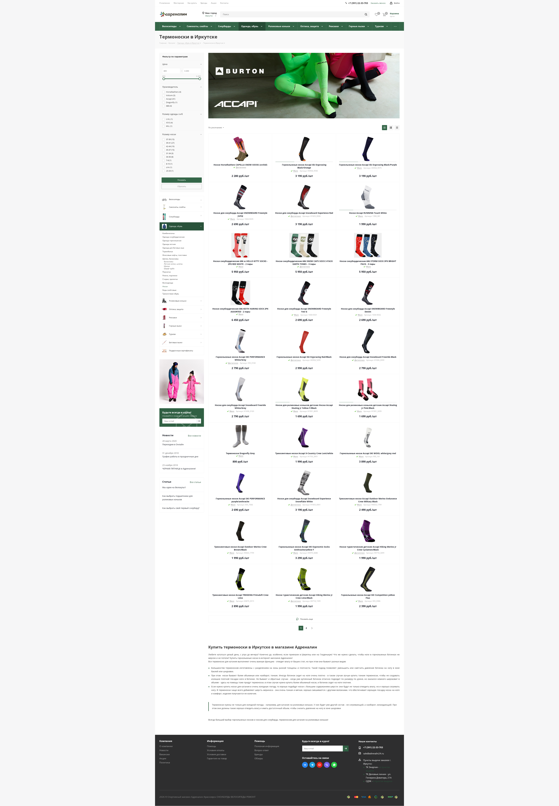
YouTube (319, 765)
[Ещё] (395, 26)
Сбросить (181, 186)
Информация (215, 741)
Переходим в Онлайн (173, 444)
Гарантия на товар (217, 758)
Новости (163, 750)
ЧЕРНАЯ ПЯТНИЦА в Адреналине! (179, 468)
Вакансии (164, 754)
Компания (165, 741)
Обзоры (258, 758)
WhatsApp (334, 765)
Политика (164, 762)
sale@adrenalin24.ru (373, 753)
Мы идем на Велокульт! (174, 487)
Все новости (194, 435)
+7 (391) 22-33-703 (373, 747)
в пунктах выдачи (382, 781)
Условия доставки (216, 754)
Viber (327, 765)
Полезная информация (266, 746)
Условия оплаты (215, 750)
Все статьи (195, 482)
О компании (166, 746)
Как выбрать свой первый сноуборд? (180, 508)
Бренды (258, 754)
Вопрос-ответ (261, 750)
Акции (162, 758)
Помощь (211, 746)
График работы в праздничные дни (180, 456)
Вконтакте (305, 765)
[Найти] (365, 14)
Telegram (312, 765)
